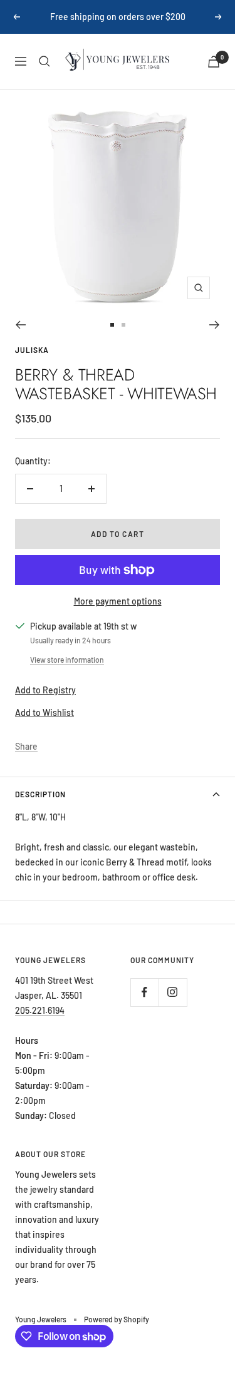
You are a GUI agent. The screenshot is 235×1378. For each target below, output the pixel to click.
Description (40, 794)
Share (26, 746)
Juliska (32, 349)
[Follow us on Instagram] (173, 992)
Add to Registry (45, 690)
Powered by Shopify (116, 1319)
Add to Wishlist (44, 712)
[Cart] (213, 62)
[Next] (214, 324)
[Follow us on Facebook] (144, 992)
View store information (67, 659)
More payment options (118, 601)
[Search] (44, 61)
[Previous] (20, 324)
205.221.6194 (40, 1010)
